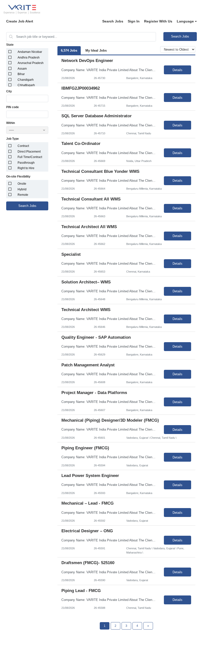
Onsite (22, 183)
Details (177, 70)
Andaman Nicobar (30, 52)
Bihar (21, 74)
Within (10, 123)
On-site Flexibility (18, 176)
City (9, 91)
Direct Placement (29, 151)
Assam (22, 68)
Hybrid (22, 189)
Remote (23, 195)
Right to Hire (26, 168)
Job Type (12, 138)
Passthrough (26, 162)
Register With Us (158, 21)
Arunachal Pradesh (31, 63)
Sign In (134, 21)
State (10, 44)
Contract (23, 146)
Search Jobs (112, 21)
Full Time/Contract (30, 157)
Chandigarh (26, 79)
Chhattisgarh (26, 85)
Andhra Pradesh (29, 57)
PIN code (12, 107)
